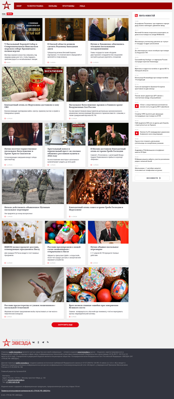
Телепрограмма (35, 6)
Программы (68, 6)
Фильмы (53, 6)
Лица (82, 6)
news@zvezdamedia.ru (16, 380)
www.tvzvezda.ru (84, 352)
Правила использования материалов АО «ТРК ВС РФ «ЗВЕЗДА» (25, 391)
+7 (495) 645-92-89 (13, 382)
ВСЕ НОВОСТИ (152, 178)
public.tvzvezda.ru (15, 352)
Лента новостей (147, 15)
